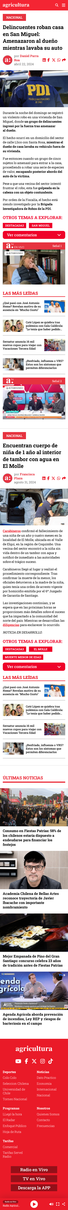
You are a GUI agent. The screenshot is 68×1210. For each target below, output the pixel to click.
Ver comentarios (22, 234)
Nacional (14, 17)
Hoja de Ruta (12, 1132)
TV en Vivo (34, 1178)
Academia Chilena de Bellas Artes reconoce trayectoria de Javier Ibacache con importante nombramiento (31, 900)
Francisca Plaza (24, 476)
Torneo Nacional (15, 1099)
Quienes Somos (48, 1114)
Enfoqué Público (14, 1126)
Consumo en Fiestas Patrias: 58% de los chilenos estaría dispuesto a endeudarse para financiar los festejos (32, 837)
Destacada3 (14, 225)
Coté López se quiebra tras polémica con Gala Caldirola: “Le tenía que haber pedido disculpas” (44, 326)
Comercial (10, 1147)
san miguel (41, 225)
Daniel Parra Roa (26, 58)
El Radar (9, 1120)
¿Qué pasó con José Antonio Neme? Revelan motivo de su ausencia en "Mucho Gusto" (22, 306)
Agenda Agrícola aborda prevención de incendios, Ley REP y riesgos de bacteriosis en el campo (33, 1019)
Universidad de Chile (14, 1091)
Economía (44, 1083)
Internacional (46, 1089)
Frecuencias (46, 1126)
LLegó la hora (12, 1114)
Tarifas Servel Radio (13, 1154)
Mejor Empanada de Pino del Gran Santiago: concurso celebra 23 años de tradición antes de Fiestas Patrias (33, 960)
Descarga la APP (34, 1188)
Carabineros (12, 531)
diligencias (11, 625)
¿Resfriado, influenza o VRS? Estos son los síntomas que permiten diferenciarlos (44, 364)
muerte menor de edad (23, 657)
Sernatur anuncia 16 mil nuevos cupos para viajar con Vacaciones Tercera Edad (22, 345)
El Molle (40, 649)
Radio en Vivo (34, 1169)
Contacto (43, 1120)
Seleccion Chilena (16, 1083)
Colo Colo (9, 1077)
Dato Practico (46, 1077)
